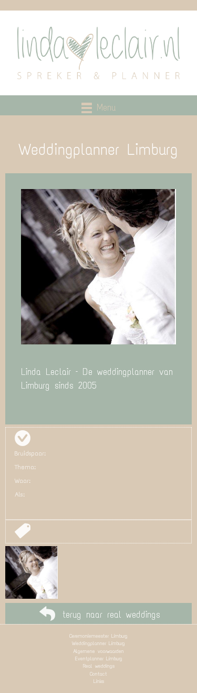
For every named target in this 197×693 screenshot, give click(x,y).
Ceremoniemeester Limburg (98, 635)
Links (99, 681)
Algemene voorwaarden (98, 651)
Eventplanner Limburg (98, 658)
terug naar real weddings (111, 614)
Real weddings (99, 665)
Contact (98, 673)
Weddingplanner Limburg (98, 643)
